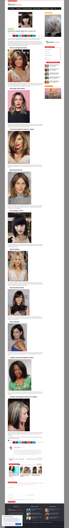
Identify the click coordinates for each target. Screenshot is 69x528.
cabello (11, 440)
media (17, 440)
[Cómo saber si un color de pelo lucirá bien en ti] (47, 510)
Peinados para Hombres (27, 8)
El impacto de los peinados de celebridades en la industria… (54, 73)
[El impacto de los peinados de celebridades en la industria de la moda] (47, 74)
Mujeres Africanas (45, 8)
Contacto (25, 522)
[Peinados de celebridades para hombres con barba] (47, 70)
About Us (29, 522)
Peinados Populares (36, 8)
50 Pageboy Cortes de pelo (53, 33)
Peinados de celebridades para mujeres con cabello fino (54, 81)
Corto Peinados (47, 53)
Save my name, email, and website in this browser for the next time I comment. (21, 499)
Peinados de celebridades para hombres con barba (54, 69)
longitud (14, 440)
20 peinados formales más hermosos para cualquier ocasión (36, 513)
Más (55, 8)
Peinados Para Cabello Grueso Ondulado (34, 459)
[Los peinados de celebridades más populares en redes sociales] (47, 78)
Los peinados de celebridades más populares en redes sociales (54, 77)
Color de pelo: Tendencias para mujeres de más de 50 (55, 517)
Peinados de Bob (47, 59)
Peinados (12, 8)
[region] (12, 520)
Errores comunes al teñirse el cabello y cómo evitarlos (54, 513)
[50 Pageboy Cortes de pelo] (53, 26)
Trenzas (51, 8)
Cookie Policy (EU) (43, 522)
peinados (20, 440)
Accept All (18, 524)
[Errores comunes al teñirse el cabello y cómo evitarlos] (47, 514)
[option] (53, 26)
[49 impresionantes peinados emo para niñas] (29, 510)
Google (14, 520)
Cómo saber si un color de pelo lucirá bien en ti (54, 509)
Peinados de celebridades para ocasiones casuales (54, 65)
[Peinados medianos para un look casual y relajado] (36, 469)
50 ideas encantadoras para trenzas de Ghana (53, 95)
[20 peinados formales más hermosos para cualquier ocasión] (29, 514)
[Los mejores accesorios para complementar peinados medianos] (25, 469)
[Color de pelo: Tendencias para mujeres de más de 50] (47, 518)
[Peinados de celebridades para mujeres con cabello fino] (47, 82)
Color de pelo (18, 8)
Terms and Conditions (35, 522)
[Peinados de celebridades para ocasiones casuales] (47, 66)
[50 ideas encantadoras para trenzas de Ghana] (53, 93)
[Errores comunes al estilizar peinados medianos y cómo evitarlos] (14, 469)
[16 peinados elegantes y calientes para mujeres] (29, 518)
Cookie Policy (16, 521)
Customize (6, 524)
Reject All (12, 524)
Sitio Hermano (49, 522)
